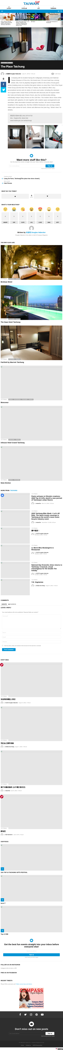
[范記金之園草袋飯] (31, 723)
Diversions (17, 399)
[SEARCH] (61, 11)
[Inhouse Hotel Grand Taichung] (31, 423)
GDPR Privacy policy (37, 1045)
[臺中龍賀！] (38, 17)
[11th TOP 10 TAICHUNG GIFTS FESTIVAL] (31, 857)
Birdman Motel (6, 282)
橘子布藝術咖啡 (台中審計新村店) (13, 787)
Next (62, 20)
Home (22, 1045)
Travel (18, 279)
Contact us (28, 1045)
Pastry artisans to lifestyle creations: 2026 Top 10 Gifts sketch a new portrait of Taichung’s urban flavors (6, 23)
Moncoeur (5, 402)
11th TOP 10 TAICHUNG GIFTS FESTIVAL (14, 872)
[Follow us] (58, 11)
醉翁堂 (3, 831)
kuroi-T (3, 903)
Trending (53, 8)
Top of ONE (4, 934)
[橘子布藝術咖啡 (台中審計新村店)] (31, 767)
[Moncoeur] (31, 383)
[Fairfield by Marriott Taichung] (31, 343)
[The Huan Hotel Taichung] (31, 302)
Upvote (15, 196)
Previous (1, 20)
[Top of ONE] (31, 919)
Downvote (47, 196)
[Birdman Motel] (31, 262)
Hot (38, 8)
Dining (11, 399)
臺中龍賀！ (33, 21)
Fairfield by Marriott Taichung (12, 362)
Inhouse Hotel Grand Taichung (13, 443)
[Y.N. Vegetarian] (15, 587)
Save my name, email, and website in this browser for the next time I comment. (22, 645)
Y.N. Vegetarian (37, 582)
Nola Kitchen (6, 483)
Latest (9, 8)
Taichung (11, 279)
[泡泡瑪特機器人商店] (31, 679)
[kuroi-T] (31, 888)
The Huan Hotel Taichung (10, 322)
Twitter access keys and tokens (24, 984)
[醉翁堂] (31, 811)
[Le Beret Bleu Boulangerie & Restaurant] (53, 17)
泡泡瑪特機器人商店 (8, 699)
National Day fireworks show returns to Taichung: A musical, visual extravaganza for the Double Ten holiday (46, 567)
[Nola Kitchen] (31, 463)
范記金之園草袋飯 (7, 743)
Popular (24, 8)
